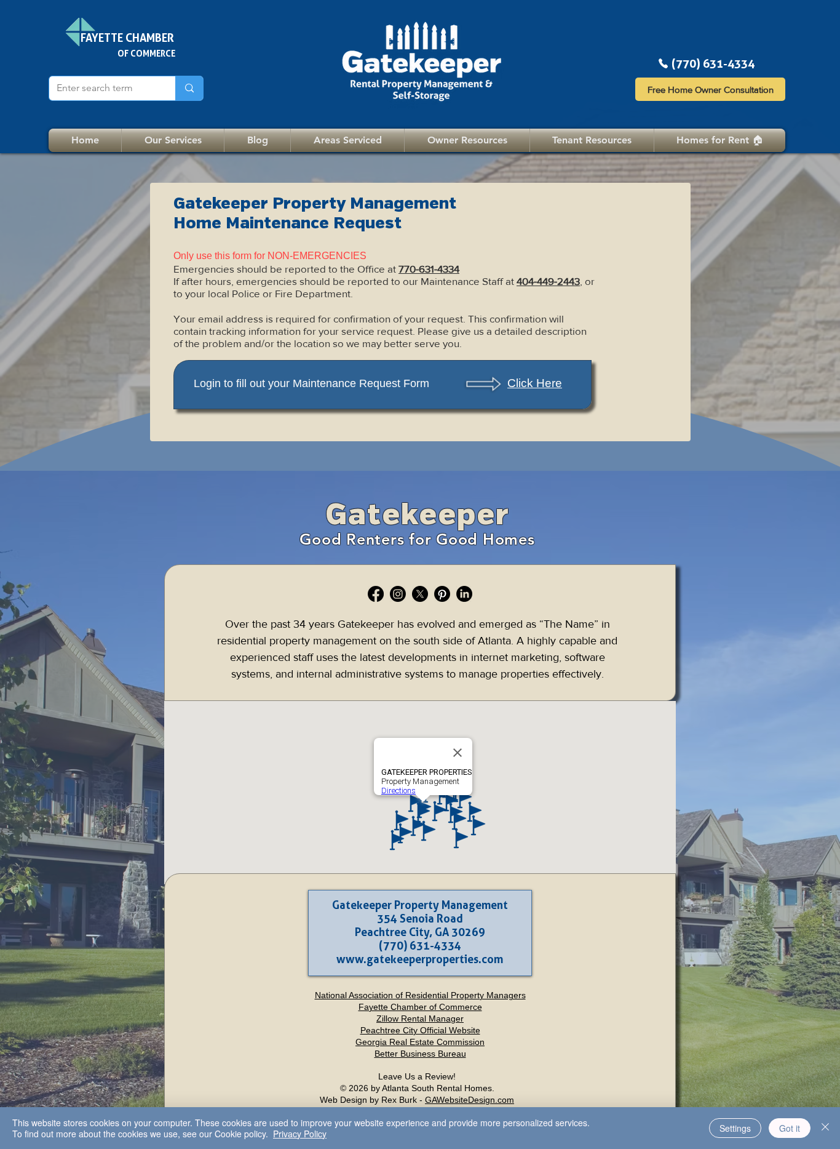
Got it (789, 1128)
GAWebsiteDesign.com (469, 1100)
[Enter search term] (189, 88)
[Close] (825, 1128)
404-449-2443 (548, 281)
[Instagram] (398, 594)
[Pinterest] (442, 594)
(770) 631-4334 (713, 64)
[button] (592, 140)
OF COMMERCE (146, 53)
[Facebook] (376, 594)
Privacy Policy (300, 1133)
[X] (420, 594)
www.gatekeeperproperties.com (419, 959)
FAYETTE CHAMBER (127, 37)
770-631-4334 (428, 268)
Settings (735, 1128)
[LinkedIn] (464, 594)
